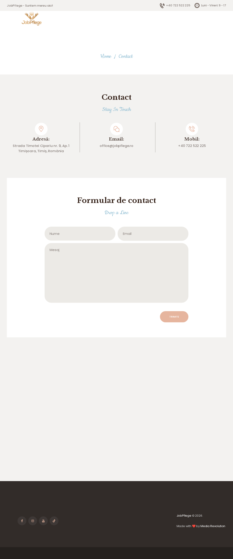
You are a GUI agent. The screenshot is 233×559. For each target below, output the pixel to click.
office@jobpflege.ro (116, 145)
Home (105, 56)
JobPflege (184, 515)
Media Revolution (212, 526)
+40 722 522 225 (192, 145)
